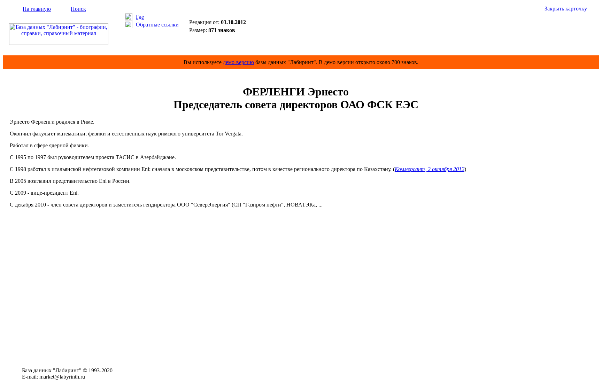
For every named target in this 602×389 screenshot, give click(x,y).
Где (140, 17)
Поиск (78, 9)
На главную (37, 9)
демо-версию (238, 62)
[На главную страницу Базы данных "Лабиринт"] (58, 43)
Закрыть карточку (566, 8)
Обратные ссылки (157, 25)
